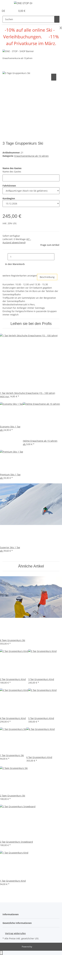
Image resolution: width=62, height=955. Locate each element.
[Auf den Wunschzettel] (53, 77)
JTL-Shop (36, 946)
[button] (10, 11)
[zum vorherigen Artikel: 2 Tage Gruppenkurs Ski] (35, 58)
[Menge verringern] (5, 256)
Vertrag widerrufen (15, 933)
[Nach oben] (1, 953)
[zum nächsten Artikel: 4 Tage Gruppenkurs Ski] (40, 58)
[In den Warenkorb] (5, 69)
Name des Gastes (12, 171)
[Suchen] (56, 19)
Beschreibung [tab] (47, 277)
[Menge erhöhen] (56, 256)
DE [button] (4, 11)
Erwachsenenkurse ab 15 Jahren (31, 155)
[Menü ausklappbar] (6, 3)
